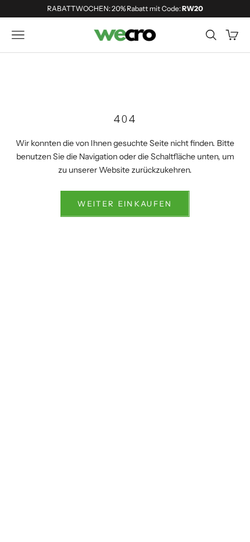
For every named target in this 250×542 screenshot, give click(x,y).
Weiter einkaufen (124, 203)
